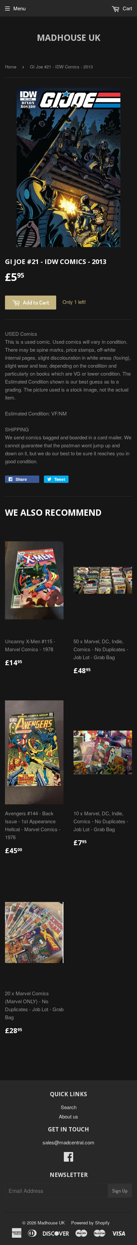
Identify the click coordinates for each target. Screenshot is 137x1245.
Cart (126, 8)
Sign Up (120, 1191)
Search (68, 1107)
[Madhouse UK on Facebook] (68, 1158)
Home (10, 66)
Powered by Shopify (90, 1222)
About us (68, 1116)
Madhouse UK (68, 38)
